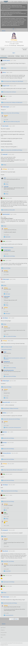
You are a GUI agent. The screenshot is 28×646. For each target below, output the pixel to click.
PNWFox (4, 412)
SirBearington (5, 106)
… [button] (11, 619)
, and (13, 81)
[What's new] (24, 1)
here (4, 8)
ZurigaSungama (7, 250)
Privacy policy (3, 634)
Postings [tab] (17, 56)
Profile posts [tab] (3, 56)
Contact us (2, 630)
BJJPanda (4, 432)
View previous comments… (6, 349)
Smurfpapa (5, 318)
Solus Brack (5, 551)
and (9, 91)
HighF (5, 352)
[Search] (26, 1)
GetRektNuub (7, 361)
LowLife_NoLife (6, 60)
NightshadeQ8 (6, 214)
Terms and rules (4, 632)
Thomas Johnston (6, 453)
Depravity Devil (6, 402)
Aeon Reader (5, 126)
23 (13, 619)
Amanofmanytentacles (9, 370)
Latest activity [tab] (11, 56)
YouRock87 (5, 154)
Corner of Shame (19, 42)
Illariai (4, 72)
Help (1, 637)
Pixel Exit (6, 644)
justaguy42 (5, 530)
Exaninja (4, 442)
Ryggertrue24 (5, 85)
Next (16, 619)
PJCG (5, 178)
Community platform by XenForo (11, 643)
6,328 (2, 49)
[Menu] (1, 1)
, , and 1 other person (15, 358)
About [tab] (22, 56)
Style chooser (3, 627)
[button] (12, 1)
